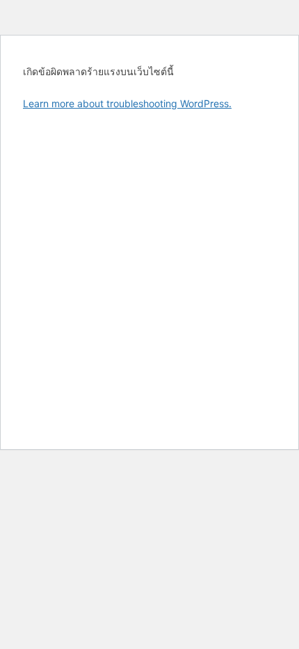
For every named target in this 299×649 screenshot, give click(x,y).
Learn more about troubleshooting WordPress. (127, 103)
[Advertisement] (149, 274)
